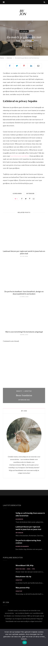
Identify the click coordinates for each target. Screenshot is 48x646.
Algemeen (19, 519)
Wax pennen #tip (23, 588)
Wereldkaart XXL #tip (24, 565)
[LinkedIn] (31, 65)
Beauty (19, 391)
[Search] (44, 2)
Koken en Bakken (22, 546)
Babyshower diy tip (23, 576)
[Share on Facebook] (9, 65)
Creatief (19, 580)
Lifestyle (28, 391)
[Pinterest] (24, 65)
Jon (19, 46)
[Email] (38, 65)
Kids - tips (31, 569)
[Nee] (45, 637)
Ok (25, 642)
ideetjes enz (20, 569)
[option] (24, 378)
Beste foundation (24, 395)
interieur (30, 193)
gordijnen (17, 193)
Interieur (24, 31)
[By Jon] (24, 12)
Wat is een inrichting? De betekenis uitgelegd (24, 332)
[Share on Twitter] (17, 65)
